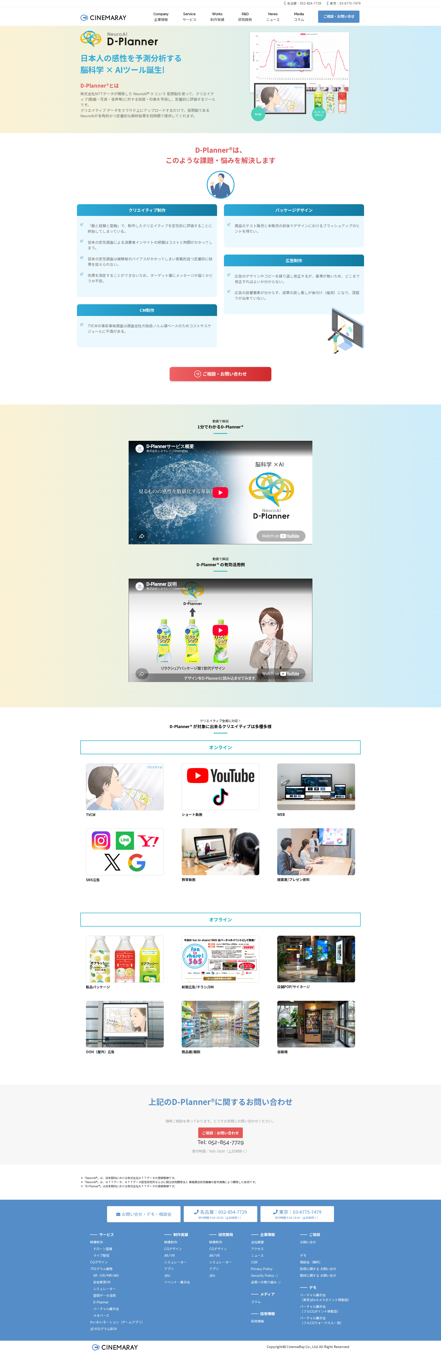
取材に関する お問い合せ (318, 1275)
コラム (299, 17)
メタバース (101, 1315)
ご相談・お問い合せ (338, 16)
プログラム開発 (101, 1269)
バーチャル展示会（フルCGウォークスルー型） (321, 1320)
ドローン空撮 (102, 1249)
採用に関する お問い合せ (318, 1269)
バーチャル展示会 (106, 1309)
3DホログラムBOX (103, 1329)
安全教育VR (101, 1282)
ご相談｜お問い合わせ (220, 1133)
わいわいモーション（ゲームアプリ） (117, 1322)
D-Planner (101, 1302)
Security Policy (262, 1275)
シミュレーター (104, 1289)
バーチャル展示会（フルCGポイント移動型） (320, 1309)
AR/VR (169, 1255)
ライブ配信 (101, 1255)
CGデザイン (99, 1262)
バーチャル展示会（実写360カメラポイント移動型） (325, 1297)
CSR (254, 1262)
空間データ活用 (104, 1295)
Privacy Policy (262, 1269)
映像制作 (96, 1242)
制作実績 (217, 17)
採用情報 (257, 1321)
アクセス (257, 1249)
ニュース (273, 17)
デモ (303, 1255)
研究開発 (245, 17)
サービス (189, 17)
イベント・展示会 (177, 1282)
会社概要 (257, 1242)
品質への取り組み (264, 1282)
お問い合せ (308, 1242)
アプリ (169, 1269)
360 (167, 1275)
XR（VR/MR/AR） (107, 1275)
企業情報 (161, 17)
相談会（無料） (311, 1262)
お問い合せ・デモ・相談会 (146, 1214)
